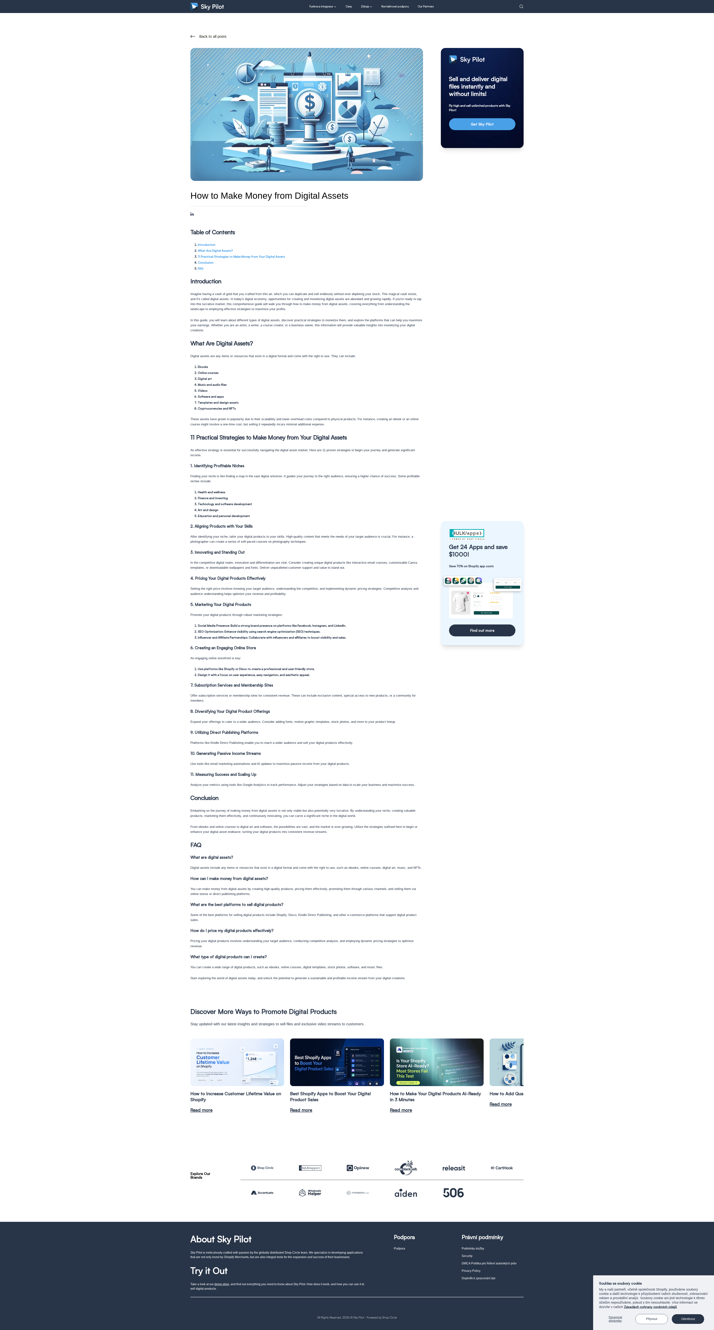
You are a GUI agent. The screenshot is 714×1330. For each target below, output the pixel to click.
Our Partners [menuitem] (426, 6)
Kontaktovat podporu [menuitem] (395, 6)
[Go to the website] (262, 1167)
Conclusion (205, 262)
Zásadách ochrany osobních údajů (650, 1307)
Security (467, 1255)
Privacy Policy (471, 1270)
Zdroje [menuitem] (365, 6)
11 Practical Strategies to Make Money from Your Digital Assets (241, 256)
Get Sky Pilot (482, 124)
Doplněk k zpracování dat (478, 1278)
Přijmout (651, 1319)
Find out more (482, 630)
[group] (237, 1075)
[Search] (521, 6)
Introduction (206, 245)
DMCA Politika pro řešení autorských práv (489, 1263)
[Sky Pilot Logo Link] (207, 6)
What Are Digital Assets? (215, 250)
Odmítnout (688, 1319)
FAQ (200, 268)
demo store (221, 1284)
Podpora (399, 1248)
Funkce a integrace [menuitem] (321, 6)
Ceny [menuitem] (348, 6)
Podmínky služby (473, 1248)
